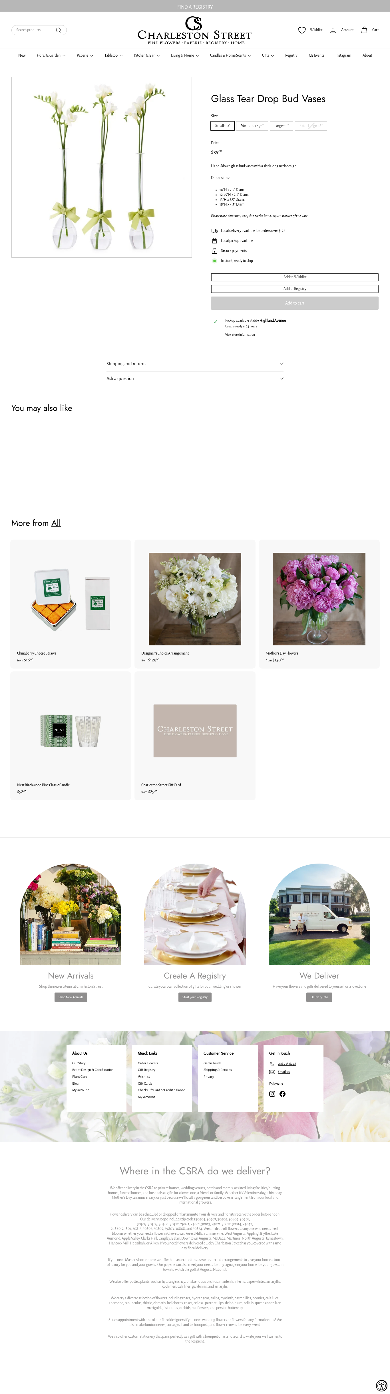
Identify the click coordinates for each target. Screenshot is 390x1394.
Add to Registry (295, 289)
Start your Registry (195, 997)
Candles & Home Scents (228, 55)
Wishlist (144, 1077)
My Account (146, 1097)
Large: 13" (281, 126)
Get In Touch (212, 1063)
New (21, 55)
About (367, 55)
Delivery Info (319, 997)
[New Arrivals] (70, 914)
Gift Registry (147, 1070)
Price (215, 143)
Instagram (343, 55)
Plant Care (79, 1077)
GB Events (316, 55)
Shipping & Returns (218, 1070)
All (56, 523)
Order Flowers (148, 1063)
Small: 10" (222, 126)
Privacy (209, 1077)
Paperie (83, 55)
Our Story (79, 1063)
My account (80, 1090)
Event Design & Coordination (93, 1070)
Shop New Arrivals (71, 997)
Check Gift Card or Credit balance (161, 1090)
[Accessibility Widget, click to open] (381, 1385)
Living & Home (182, 55)
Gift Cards (145, 1083)
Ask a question (120, 378)
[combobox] (39, 30)
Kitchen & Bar (144, 55)
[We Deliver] (319, 914)
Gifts (266, 55)
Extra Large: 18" (311, 126)
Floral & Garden (49, 55)
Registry (291, 55)
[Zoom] (102, 167)
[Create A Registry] (195, 914)
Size (214, 116)
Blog (75, 1083)
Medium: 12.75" (252, 126)
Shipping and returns (126, 363)
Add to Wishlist (295, 277)
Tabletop (111, 55)
